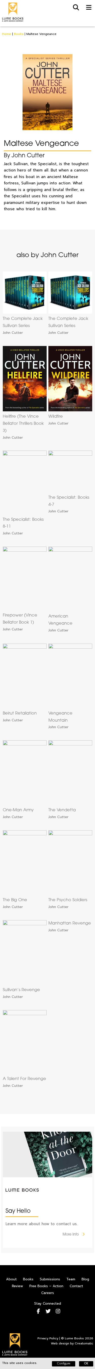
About (11, 1279)
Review (17, 1286)
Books (19, 34)
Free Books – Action (46, 1286)
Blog (85, 1279)
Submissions (50, 1279)
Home (6, 34)
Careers (47, 1292)
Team (70, 1279)
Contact (76, 1286)
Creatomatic (84, 1343)
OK (86, 1363)
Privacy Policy (47, 1338)
